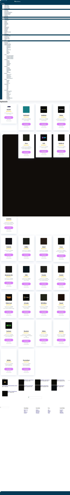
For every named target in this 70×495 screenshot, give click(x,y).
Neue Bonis (6, 11)
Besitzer (5, 73)
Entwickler (6, 18)
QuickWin (8, 218)
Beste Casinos (6, 6)
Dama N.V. (8, 75)
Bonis (3, 9)
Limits (5, 54)
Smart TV (8, 83)
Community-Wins (7, 35)
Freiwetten (6, 16)
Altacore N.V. (9, 74)
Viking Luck (9, 454)
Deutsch (8, 60)
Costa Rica (8, 72)
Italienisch (8, 64)
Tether (8, 53)
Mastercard (8, 47)
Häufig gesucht (4, 40)
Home (3, 3)
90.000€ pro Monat (10, 56)
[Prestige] (9, 106)
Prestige (9, 109)
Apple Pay (8, 45)
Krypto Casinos (7, 8)
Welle (26, 426)
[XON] (43, 140)
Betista (61, 115)
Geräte (5, 79)
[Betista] (61, 112)
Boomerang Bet (9, 426)
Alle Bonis (6, 10)
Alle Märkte (6, 20)
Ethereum (8, 52)
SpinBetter (43, 115)
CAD (7, 88)
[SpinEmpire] (26, 112)
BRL (7, 89)
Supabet (61, 426)
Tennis (5, 25)
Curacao (8, 67)
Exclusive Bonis (7, 41)
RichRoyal (61, 143)
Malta (8, 71)
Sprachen (6, 59)
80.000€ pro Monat (10, 57)
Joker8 (44, 322)
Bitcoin (8, 51)
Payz (7, 50)
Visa (7, 48)
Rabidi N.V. (9, 77)
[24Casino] (26, 451)
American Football (7, 31)
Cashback (6, 15)
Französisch (9, 63)
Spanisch (8, 62)
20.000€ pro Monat (10, 58)
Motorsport (6, 24)
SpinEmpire (26, 115)
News (3, 34)
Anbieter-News (7, 38)
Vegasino (44, 426)
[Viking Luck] (8, 451)
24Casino (26, 454)
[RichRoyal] (61, 140)
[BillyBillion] (43, 451)
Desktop (8, 80)
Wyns (26, 143)
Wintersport (6, 33)
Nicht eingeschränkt (10, 55)
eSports (5, 21)
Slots (3, 17)
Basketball (6, 23)
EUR (7, 85)
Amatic (8, 95)
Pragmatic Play (9, 91)
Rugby (5, 32)
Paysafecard (9, 49)
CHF (7, 87)
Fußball (5, 22)
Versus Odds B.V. (10, 78)
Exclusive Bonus (7, 14)
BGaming (8, 96)
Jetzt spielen (9, 117)
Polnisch (8, 65)
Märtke (3, 19)
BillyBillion (44, 454)
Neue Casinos (6, 7)
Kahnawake (9, 70)
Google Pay (9, 46)
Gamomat (8, 98)
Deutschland (9, 69)
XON (43, 143)
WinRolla (8, 322)
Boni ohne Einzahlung (8, 12)
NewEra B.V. (9, 76)
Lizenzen (6, 66)
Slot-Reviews (6, 36)
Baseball (5, 29)
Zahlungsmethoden (7, 44)
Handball (6, 30)
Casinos (3, 4)
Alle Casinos (6, 5)
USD (7, 86)
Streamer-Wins (6, 37)
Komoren (8, 68)
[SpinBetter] (43, 112)
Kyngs (61, 322)
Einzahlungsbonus (7, 13)
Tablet (8, 82)
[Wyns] (26, 140)
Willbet (26, 322)
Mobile (8, 81)
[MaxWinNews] (17, 1)
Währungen (6, 84)
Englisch (8, 61)
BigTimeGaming (9, 97)
